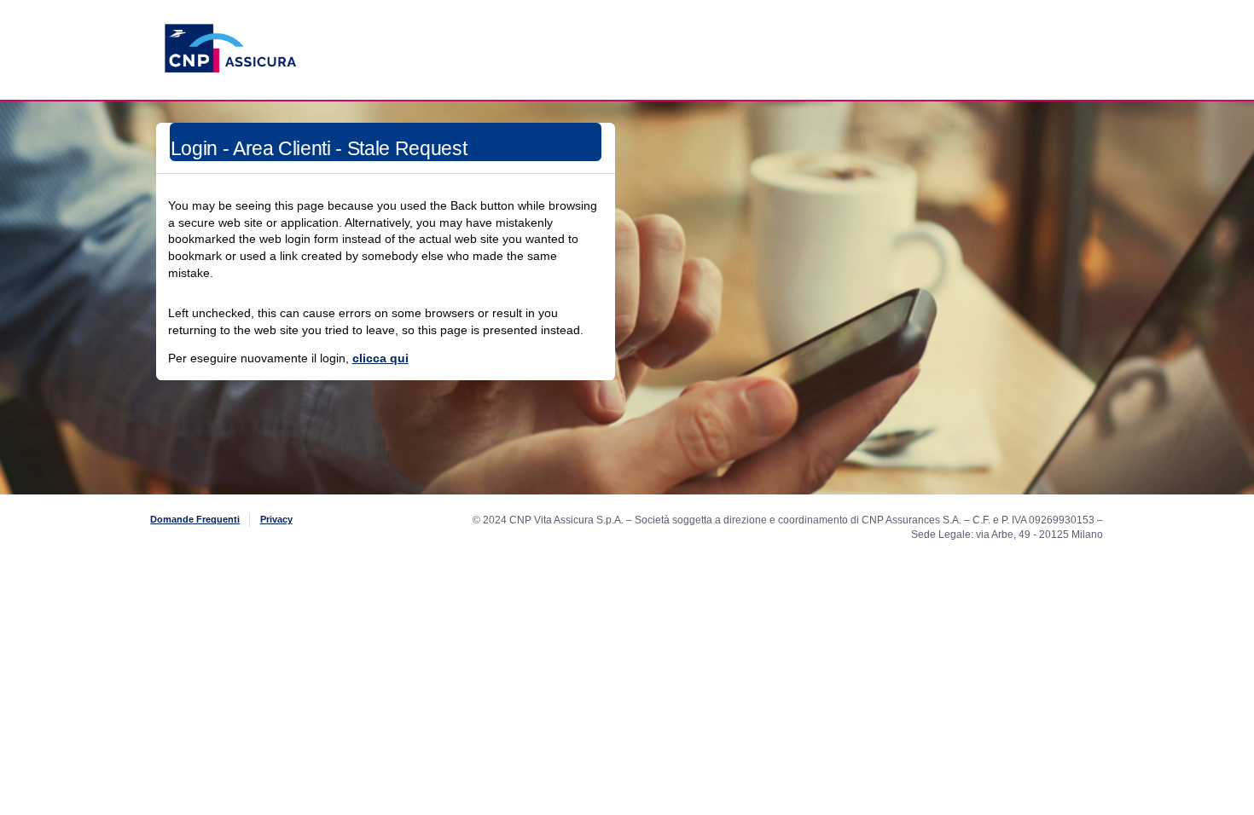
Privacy (276, 519)
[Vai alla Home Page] (230, 93)
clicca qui (380, 358)
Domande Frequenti (195, 519)
